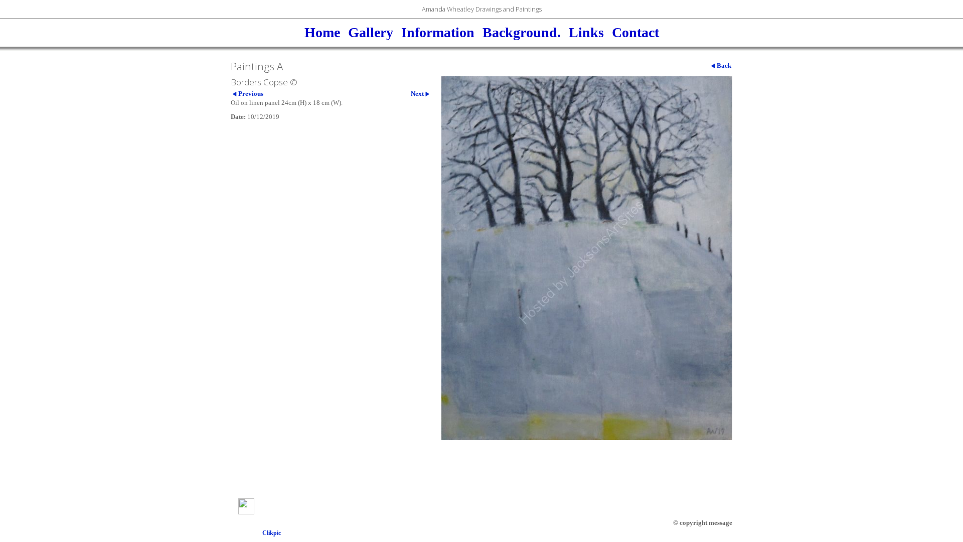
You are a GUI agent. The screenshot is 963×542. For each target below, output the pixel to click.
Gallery (370, 32)
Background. (522, 32)
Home (322, 32)
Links (586, 32)
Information (437, 32)
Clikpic (271, 533)
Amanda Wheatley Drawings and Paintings (482, 9)
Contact (635, 32)
